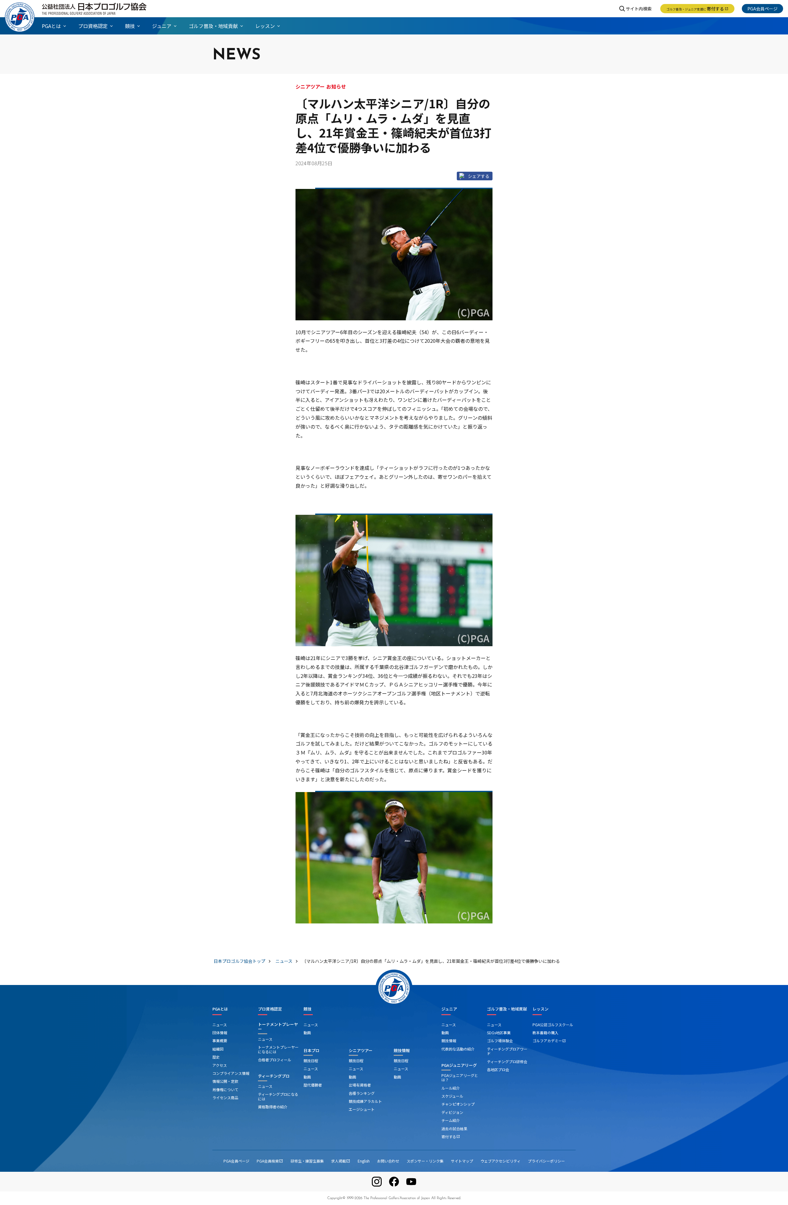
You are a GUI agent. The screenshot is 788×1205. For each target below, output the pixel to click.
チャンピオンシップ (458, 1104)
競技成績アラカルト (365, 1101)
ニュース (219, 1024)
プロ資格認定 (270, 1009)
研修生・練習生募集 (307, 1160)
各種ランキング (362, 1093)
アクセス (219, 1065)
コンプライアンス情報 (230, 1073)
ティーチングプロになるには (278, 1096)
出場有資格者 (360, 1084)
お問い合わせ (388, 1160)
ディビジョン (452, 1112)
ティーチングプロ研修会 (507, 1061)
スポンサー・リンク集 (425, 1160)
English (364, 1160)
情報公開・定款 (225, 1081)
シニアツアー (360, 1050)
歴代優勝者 (313, 1084)
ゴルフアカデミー (549, 1040)
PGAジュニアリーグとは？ (459, 1077)
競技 (308, 1009)
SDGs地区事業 (499, 1032)
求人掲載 (340, 1160)
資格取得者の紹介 (272, 1106)
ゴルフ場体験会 (500, 1040)
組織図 (217, 1048)
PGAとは (220, 1009)
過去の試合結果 (454, 1128)
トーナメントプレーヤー (278, 1026)
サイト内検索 (639, 9)
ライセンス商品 (225, 1097)
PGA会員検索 (270, 1160)
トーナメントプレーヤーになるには (278, 1049)
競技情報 (402, 1050)
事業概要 (219, 1040)
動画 (307, 1032)
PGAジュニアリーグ (459, 1065)
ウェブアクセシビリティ (500, 1160)
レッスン (541, 1009)
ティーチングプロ (274, 1076)
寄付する (697, 9)
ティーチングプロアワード (507, 1051)
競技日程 (311, 1060)
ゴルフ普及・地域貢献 (507, 1009)
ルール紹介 (450, 1088)
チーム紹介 (450, 1120)
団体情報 (219, 1032)
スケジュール (452, 1096)
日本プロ (312, 1050)
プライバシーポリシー (546, 1160)
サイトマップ (462, 1160)
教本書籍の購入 (545, 1032)
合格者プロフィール (274, 1059)
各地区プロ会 (498, 1069)
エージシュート (362, 1109)
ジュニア (449, 1009)
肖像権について (225, 1089)
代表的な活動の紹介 (458, 1048)
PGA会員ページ (762, 9)
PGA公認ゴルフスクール (553, 1024)
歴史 (216, 1056)
